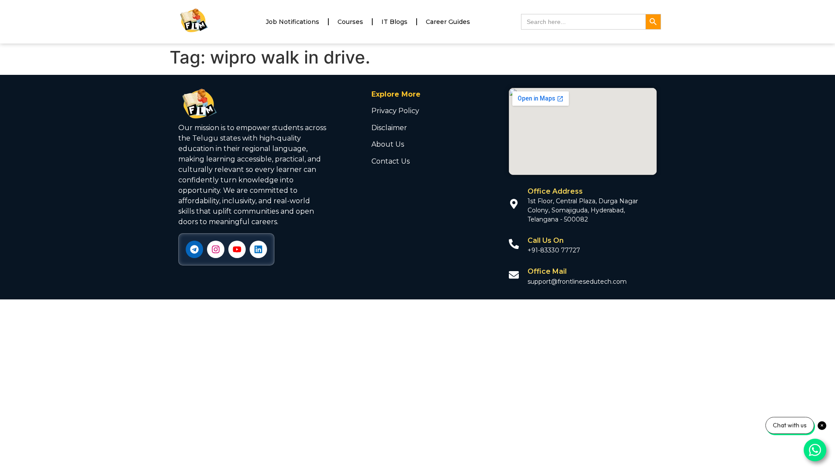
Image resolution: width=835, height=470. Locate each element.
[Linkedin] (258, 249)
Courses (350, 22)
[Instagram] (215, 249)
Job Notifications (292, 22)
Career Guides (448, 22)
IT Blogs (394, 22)
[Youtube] (237, 249)
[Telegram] (194, 249)
